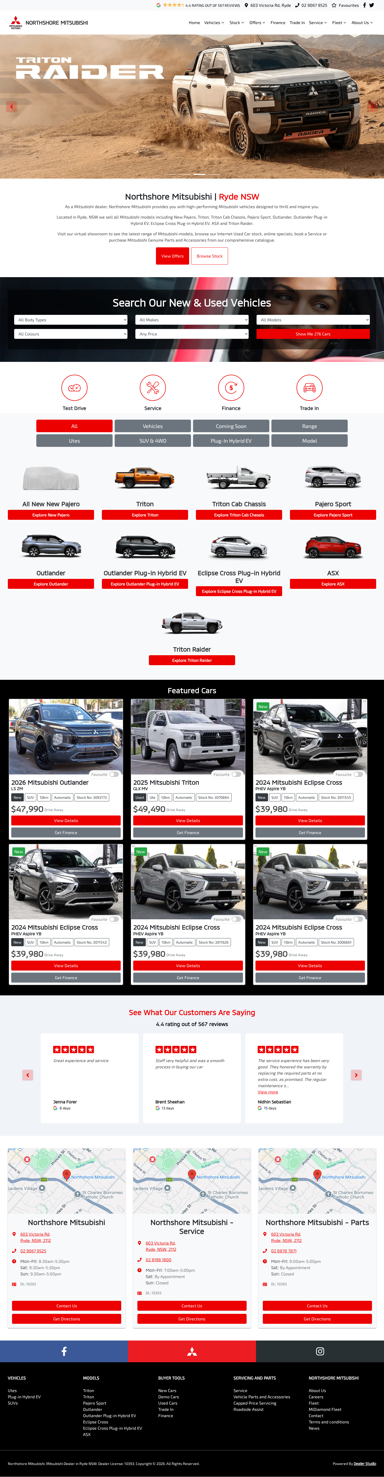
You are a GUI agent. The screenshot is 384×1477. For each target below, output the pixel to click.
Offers (255, 22)
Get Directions (66, 1318)
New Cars (167, 1390)
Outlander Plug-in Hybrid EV (109, 1415)
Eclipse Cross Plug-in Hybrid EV (112, 1427)
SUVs (13, 1402)
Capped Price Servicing (255, 1402)
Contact (316, 1415)
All (74, 426)
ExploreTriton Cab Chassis (239, 514)
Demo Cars (168, 1396)
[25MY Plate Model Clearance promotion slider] (170, 174)
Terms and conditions (329, 1421)
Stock (235, 22)
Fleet (337, 22)
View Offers (172, 255)
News (314, 1427)
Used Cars (167, 1402)
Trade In (297, 22)
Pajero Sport (94, 1402)
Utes (74, 440)
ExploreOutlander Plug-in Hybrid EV (145, 583)
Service (316, 22)
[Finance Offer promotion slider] (184, 174)
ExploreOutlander (51, 583)
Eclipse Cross (95, 1421)
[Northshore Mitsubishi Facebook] (365, 5)
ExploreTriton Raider (192, 660)
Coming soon (231, 426)
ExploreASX (333, 583)
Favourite (99, 774)
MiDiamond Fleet (325, 1409)
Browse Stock (210, 255)
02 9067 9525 (314, 5)
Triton (88, 1390)
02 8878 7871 (283, 1250)
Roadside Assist (249, 1409)
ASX (87, 1434)
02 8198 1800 (158, 1259)
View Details (66, 820)
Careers (316, 1396)
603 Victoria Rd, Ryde (271, 5)
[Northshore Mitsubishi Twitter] (372, 5)
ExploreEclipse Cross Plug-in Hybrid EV (239, 591)
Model (309, 440)
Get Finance (66, 832)
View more (268, 1091)
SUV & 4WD (152, 440)
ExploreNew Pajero (50, 514)
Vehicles (212, 22)
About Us (360, 22)
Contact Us (66, 1305)
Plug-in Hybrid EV (231, 440)
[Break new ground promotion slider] (199, 174)
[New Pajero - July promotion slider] (214, 174)
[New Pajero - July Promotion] (192, 107)
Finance (278, 22)
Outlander (92, 1409)
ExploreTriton (145, 514)
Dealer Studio (365, 1463)
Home (194, 22)
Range (309, 426)
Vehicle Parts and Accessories (262, 1396)
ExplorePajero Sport (333, 514)
